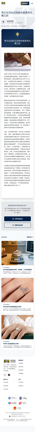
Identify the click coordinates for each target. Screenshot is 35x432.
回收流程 (21, 366)
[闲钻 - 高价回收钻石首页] (3, 3)
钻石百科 (5, 386)
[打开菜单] (32, 3)
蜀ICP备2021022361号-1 (17, 414)
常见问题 (5, 382)
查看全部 (29, 237)
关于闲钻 (21, 382)
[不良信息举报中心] (12, 403)
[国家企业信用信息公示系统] (17, 408)
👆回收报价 (25, 3)
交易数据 (21, 373)
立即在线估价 (19, 219)
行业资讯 (5, 389)
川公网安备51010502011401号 (18, 416)
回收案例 (21, 370)
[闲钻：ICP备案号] (12, 398)
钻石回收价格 (12, 91)
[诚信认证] (23, 403)
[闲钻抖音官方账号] (9, 374)
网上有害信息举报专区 (22, 420)
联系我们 (21, 386)
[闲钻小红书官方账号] (4, 374)
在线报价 (21, 363)
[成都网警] (23, 398)
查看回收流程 (19, 225)
